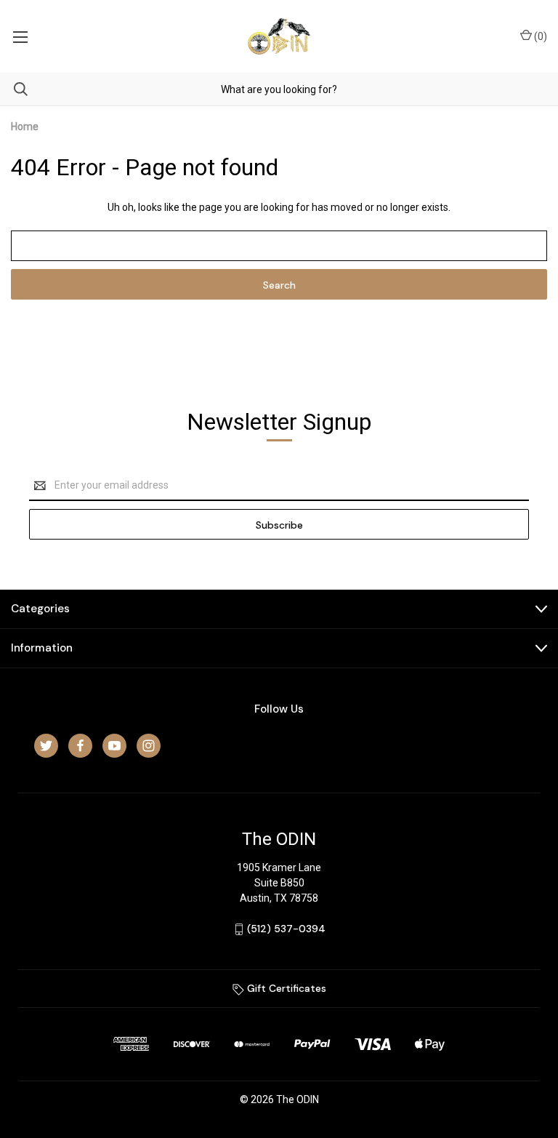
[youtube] (114, 746)
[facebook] (80, 746)
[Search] (14, 89)
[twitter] (46, 746)
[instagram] (148, 746)
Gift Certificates (285, 988)
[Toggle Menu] (20, 36)
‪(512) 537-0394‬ (286, 928)
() (539, 36)
